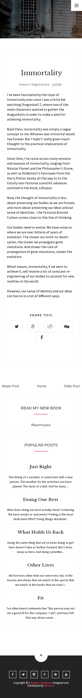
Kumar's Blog (41, 11)
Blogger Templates (41, 683)
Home (41, 386)
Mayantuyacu (41, 425)
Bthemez (49, 685)
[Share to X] (17, 326)
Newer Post (10, 386)
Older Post (72, 386)
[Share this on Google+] (33, 326)
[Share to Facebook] (41, 337)
